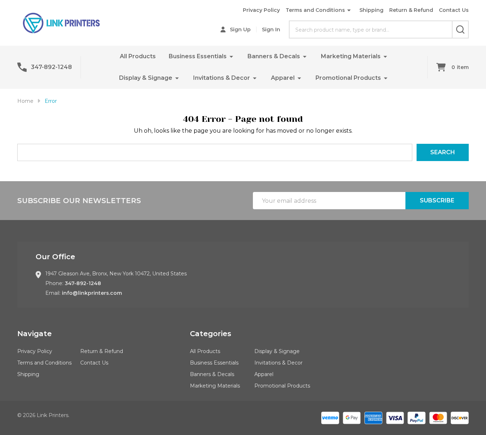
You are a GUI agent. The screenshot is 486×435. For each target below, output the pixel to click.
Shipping (371, 10)
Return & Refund (411, 10)
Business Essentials (198, 56)
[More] (231, 56)
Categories (210, 333)
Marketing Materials (351, 56)
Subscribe (437, 200)
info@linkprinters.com (92, 293)
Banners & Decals (273, 56)
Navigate (34, 333)
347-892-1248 (83, 283)
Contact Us (454, 10)
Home (25, 101)
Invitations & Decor (221, 77)
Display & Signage (145, 77)
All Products (138, 56)
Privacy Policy (261, 10)
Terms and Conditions (315, 10)
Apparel (283, 77)
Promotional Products (348, 77)
